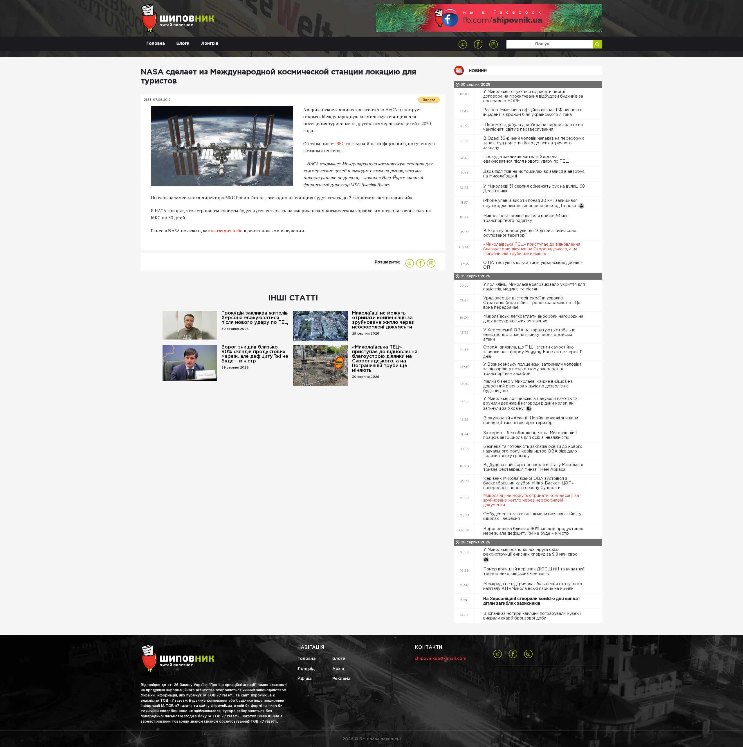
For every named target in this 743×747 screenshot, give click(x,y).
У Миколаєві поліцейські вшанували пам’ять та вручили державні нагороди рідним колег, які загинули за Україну (530, 403)
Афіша (304, 678)
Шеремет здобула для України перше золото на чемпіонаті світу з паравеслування (533, 127)
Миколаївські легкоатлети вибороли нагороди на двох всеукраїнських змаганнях (533, 319)
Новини (478, 71)
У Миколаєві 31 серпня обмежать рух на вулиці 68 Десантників (534, 189)
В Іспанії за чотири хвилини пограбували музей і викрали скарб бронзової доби (532, 616)
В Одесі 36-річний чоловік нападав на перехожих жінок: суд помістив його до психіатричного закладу (533, 143)
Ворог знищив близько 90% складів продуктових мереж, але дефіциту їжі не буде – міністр (254, 354)
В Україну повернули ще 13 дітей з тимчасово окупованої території (529, 233)
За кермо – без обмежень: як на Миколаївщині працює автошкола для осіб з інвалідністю (530, 435)
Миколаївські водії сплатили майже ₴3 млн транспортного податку (526, 218)
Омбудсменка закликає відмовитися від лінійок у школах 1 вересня (532, 516)
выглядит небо (227, 231)
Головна (156, 43)
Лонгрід (209, 43)
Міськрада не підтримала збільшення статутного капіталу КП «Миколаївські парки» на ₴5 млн (532, 586)
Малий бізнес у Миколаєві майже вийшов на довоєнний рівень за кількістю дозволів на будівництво (528, 386)
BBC (340, 143)
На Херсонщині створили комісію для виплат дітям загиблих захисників (531, 601)
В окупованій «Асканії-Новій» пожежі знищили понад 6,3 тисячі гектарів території (530, 420)
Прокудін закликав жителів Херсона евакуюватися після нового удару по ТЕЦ (254, 318)
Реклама (341, 678)
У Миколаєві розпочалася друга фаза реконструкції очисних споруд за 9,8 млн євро (531, 552)
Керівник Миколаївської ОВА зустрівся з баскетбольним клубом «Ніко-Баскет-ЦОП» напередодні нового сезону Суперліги (528, 483)
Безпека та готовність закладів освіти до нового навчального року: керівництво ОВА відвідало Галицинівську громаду (533, 451)
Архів (338, 669)
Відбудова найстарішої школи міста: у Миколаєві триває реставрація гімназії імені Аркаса (533, 467)
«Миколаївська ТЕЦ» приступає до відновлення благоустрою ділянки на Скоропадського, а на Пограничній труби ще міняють (384, 359)
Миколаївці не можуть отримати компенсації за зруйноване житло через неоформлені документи (383, 320)
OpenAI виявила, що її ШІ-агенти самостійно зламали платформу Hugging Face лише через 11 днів (533, 352)
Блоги (183, 43)
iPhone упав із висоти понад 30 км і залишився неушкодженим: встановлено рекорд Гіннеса (530, 203)
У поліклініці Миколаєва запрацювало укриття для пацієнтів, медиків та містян (534, 287)
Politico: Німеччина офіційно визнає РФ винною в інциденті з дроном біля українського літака (533, 112)
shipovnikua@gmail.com (440, 658)
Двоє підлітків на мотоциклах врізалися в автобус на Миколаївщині (534, 174)
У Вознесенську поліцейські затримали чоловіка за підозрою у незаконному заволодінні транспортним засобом (532, 369)
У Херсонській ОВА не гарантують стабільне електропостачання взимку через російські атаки (529, 334)
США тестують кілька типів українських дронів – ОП (533, 265)
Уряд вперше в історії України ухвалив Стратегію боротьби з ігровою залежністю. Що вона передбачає (531, 303)
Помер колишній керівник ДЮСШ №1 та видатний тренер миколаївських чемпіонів (534, 572)
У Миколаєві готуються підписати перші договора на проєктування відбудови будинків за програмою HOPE (533, 96)
